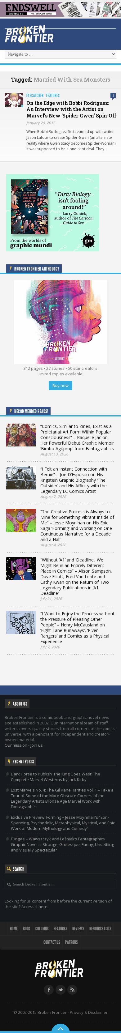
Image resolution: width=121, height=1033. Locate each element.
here (42, 906)
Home (14, 929)
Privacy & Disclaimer (89, 1012)
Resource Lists (100, 929)
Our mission (16, 745)
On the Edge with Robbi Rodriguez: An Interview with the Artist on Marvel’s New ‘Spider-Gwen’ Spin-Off (71, 109)
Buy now (60, 385)
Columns (41, 929)
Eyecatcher (35, 95)
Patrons (71, 942)
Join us (36, 745)
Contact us (51, 942)
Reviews (78, 929)
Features (53, 95)
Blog (26, 929)
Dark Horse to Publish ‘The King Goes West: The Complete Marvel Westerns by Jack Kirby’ (55, 776)
